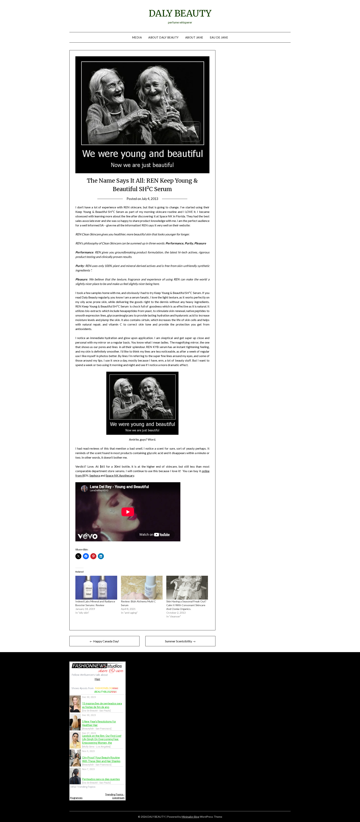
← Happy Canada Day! (104, 641)
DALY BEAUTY (180, 13)
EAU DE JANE (219, 37)
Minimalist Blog (190, 816)
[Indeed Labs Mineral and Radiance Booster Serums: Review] (96, 588)
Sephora (94, 475)
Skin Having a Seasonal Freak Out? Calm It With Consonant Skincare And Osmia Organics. (186, 605)
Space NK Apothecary (120, 475)
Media (137, 37)
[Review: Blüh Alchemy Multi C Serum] (142, 588)
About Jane (194, 37)
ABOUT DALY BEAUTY (163, 37)
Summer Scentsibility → (180, 641)
